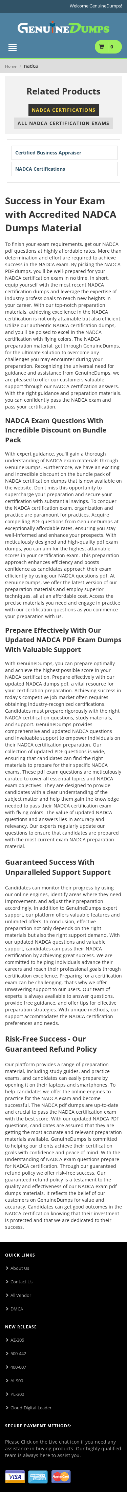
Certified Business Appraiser (48, 152)
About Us (19, 1268)
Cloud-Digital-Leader (30, 1408)
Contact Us (21, 1282)
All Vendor (20, 1295)
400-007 (18, 1367)
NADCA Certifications (64, 110)
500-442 (18, 1353)
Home (11, 66)
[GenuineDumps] (63, 25)
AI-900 (16, 1381)
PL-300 (17, 1394)
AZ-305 (17, 1340)
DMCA (16, 1309)
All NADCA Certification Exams (63, 123)
